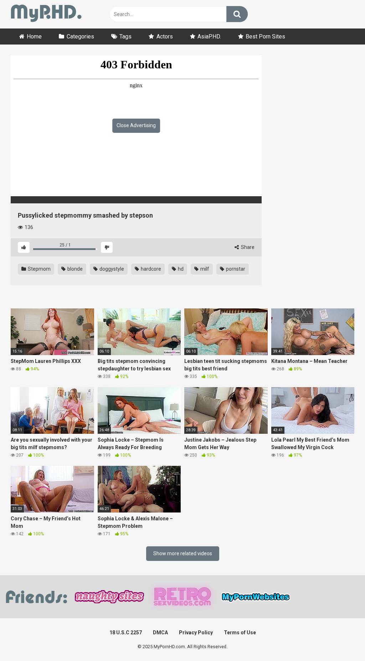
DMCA (160, 632)
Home (34, 36)
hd (180, 269)
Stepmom (39, 269)
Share (247, 247)
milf (204, 269)
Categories (80, 36)
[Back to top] (341, 639)
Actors (164, 36)
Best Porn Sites (265, 36)
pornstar (235, 269)
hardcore (150, 269)
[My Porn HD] (46, 14)
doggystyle (111, 269)
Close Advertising (136, 125)
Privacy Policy (196, 632)
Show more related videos (182, 553)
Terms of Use (240, 632)
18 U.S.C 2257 (125, 632)
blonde (74, 269)
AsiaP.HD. (209, 36)
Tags (125, 36)
